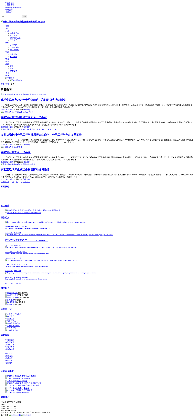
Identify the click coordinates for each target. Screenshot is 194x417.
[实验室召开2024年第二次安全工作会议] (17, 112)
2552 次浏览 (17, 283)
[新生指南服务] (11, 293)
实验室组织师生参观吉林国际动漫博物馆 (25, 169)
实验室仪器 (9, 345)
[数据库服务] (10, 302)
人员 (7, 31)
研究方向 (13, 45)
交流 (7, 52)
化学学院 (9, 12)
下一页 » (26, 182)
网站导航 (5, 335)
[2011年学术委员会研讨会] (16, 381)
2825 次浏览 (17, 245)
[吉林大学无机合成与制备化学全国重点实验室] (23, 21)
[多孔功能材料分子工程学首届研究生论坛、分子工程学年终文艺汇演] (29, 129)
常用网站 (5, 186)
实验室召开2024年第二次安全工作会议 (24, 117)
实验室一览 (6, 309)
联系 (7, 75)
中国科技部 (9, 3)
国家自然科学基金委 (13, 8)
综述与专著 (14, 47)
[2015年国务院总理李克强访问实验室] (20, 376)
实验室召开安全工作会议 (16, 152)
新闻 (11, 66)
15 (21, 182)
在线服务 (9, 363)
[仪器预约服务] (11, 295)
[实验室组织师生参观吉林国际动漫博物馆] (18, 164)
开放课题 (13, 57)
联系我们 (5, 397)
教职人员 (13, 36)
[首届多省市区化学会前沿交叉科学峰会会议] (23, 213)
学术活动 (13, 71)
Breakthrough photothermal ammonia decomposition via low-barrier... (27, 227)
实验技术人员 (15, 38)
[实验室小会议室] (12, 326)
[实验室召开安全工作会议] (11, 147)
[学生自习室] (10, 328)
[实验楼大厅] (10, 321)
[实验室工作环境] (12, 323)
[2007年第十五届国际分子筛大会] (18, 390)
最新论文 (5, 217)
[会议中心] (9, 316)
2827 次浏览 (17, 233)
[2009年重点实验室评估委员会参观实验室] (22, 385)
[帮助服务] (9, 304)
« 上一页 (4, 182)
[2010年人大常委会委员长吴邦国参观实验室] (23, 383)
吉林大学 (9, 10)
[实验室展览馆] (11, 330)
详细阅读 (27, 110)
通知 (11, 68)
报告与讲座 (9, 349)
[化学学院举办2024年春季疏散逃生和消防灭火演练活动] (23, 94)
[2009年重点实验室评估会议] (17, 388)
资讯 (7, 64)
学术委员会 (14, 33)
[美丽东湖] (9, 319)
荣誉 (7, 59)
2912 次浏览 (17, 271)
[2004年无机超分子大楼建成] (17, 392)
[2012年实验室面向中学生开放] (18, 378)
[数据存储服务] (11, 297)
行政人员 (13, 40)
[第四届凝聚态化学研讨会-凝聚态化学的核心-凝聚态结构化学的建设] (32, 210)
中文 (12, 78)
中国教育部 (9, 5)
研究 (7, 43)
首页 (7, 26)
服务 (7, 73)
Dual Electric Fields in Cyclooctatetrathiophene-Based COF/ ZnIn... (26, 240)
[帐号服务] (9, 300)
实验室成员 (9, 340)
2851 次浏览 (17, 258)
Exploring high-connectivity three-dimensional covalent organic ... (26, 278)
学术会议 (13, 54)
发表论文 (9, 356)
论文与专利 (14, 50)
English (19, 80)
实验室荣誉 (9, 342)
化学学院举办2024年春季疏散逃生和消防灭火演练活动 (33, 99)
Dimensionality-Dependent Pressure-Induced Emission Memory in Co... (27, 252)
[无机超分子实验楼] (13, 314)
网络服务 (5, 288)
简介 (7, 28)
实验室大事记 (7, 371)
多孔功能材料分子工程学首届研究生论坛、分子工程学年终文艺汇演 (41, 134)
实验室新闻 (9, 347)
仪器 (7, 61)
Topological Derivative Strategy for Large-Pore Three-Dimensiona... (27, 265)
